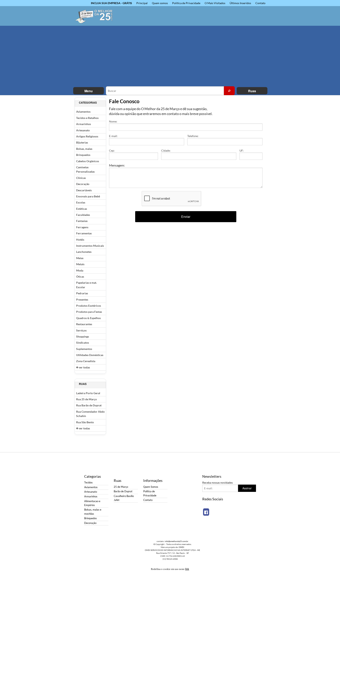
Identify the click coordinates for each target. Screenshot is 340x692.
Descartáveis (84, 190)
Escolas (80, 202)
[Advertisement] (170, 56)
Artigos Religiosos (87, 136)
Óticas (80, 276)
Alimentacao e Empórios (92, 503)
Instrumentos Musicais (90, 245)
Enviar (185, 216)
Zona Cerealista (85, 361)
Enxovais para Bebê (88, 196)
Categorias (88, 102)
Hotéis (80, 239)
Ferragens (82, 227)
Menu (88, 91)
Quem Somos (150, 486)
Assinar (247, 488)
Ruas (252, 91)
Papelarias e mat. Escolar (86, 285)
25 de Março (121, 486)
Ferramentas (84, 233)
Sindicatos (82, 342)
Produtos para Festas (89, 311)
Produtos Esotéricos (88, 305)
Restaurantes (84, 324)
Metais (80, 264)
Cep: (112, 150)
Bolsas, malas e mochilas (92, 511)
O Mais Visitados (215, 3)
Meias (79, 258)
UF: (241, 150)
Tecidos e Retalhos (87, 118)
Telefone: (193, 136)
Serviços (81, 330)
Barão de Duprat (123, 491)
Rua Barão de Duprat (89, 405)
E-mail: (113, 136)
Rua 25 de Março (86, 399)
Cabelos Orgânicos (87, 161)
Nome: (113, 121)
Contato (260, 3)
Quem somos (160, 3)
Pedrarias (82, 293)
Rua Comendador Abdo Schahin (90, 414)
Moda (79, 270)
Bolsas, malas (84, 148)
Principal (142, 3)
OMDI (181, 547)
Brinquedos (83, 154)
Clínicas (81, 177)
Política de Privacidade (186, 3)
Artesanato (83, 130)
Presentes (82, 299)
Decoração (82, 184)
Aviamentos (83, 111)
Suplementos (84, 349)
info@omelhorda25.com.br (176, 541)
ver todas (84, 367)
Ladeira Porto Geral (88, 393)
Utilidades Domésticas (89, 355)
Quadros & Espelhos (88, 318)
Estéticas (81, 208)
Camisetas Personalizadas (85, 169)
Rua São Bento (85, 422)
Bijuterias (82, 142)
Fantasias (82, 221)
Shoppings (82, 336)
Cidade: (166, 150)
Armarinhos (83, 124)
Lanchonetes (83, 251)
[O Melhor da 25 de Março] (96, 16)
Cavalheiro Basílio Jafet (124, 498)
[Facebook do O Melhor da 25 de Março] (206, 512)
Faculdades (83, 214)
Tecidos (88, 482)
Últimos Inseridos (240, 3)
